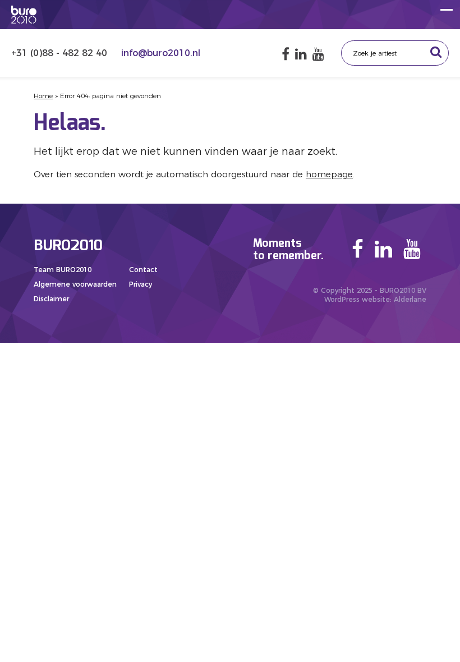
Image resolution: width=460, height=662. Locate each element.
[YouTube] (318, 54)
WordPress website (357, 299)
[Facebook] (285, 54)
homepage (329, 174)
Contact (143, 269)
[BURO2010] (23, 15)
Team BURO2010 (62, 269)
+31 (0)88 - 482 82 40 (60, 53)
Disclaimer (51, 299)
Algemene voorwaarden (75, 284)
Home (43, 95)
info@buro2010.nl (160, 53)
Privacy (140, 284)
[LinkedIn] (301, 54)
